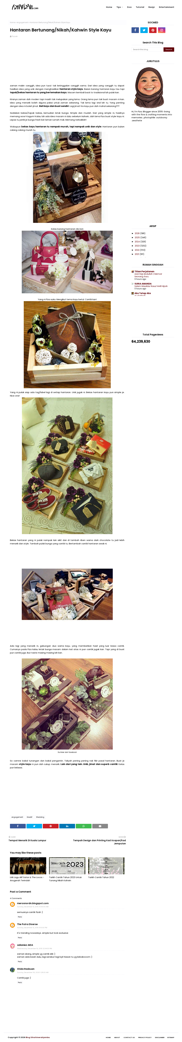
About (117, 1037)
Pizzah (15, 36)
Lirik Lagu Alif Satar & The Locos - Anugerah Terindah (27, 879)
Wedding (40, 817)
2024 (137, 241)
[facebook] (135, 30)
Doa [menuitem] (129, 7)
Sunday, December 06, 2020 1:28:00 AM (32, 972)
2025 (137, 237)
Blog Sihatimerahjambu (38, 1037)
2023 (137, 245)
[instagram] (161, 30)
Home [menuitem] (109, 7)
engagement (22, 22)
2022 (137, 249)
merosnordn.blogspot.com (33, 903)
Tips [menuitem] (118, 7)
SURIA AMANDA (143, 283)
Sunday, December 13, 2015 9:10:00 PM (32, 927)
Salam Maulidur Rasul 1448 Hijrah (151, 286)
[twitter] (144, 30)
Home (12, 22)
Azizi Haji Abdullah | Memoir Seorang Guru (148, 275)
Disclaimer (159, 1037)
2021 (137, 254)
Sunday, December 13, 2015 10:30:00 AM (32, 907)
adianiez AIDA (25, 945)
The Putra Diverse (27, 924)
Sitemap (170, 1037)
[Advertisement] (67, 63)
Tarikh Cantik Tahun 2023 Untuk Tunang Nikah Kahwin (65, 879)
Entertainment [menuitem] (166, 7)
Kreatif (29, 817)
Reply (20, 917)
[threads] (170, 30)
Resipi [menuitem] (151, 7)
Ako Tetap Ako (143, 293)
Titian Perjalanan (144, 271)
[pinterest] (153, 30)
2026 (137, 233)
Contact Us (129, 1037)
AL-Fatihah (140, 295)
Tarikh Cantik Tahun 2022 (101, 877)
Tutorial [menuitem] (140, 7)
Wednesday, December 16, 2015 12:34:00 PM (34, 948)
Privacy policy (144, 1037)
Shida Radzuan (25, 969)
